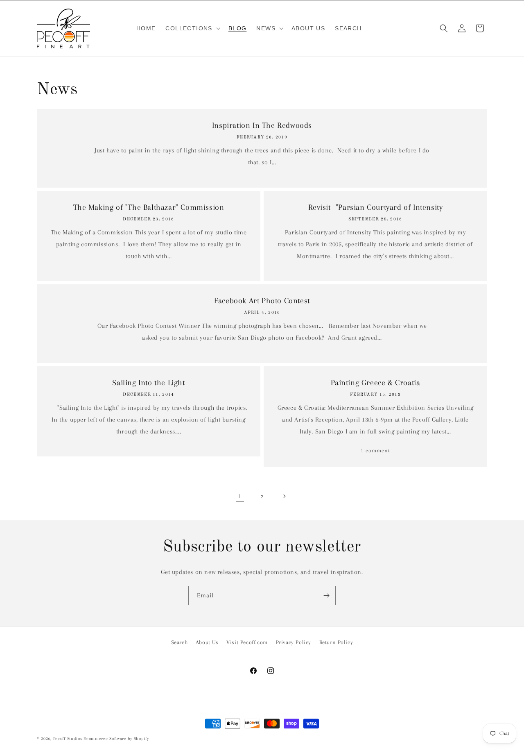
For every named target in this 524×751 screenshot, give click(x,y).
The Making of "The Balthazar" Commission (148, 207)
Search (179, 642)
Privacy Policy (293, 642)
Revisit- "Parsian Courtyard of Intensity (375, 207)
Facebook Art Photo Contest (262, 300)
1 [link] (240, 496)
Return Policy (336, 642)
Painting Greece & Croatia (375, 382)
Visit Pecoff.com (247, 642)
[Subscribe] (326, 595)
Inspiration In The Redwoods (262, 125)
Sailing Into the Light (148, 382)
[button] (191, 28)
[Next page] (284, 496)
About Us (207, 642)
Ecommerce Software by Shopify (116, 738)
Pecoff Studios (67, 738)
